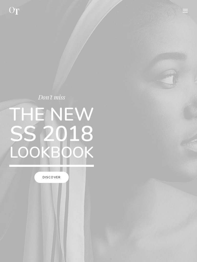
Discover (52, 177)
